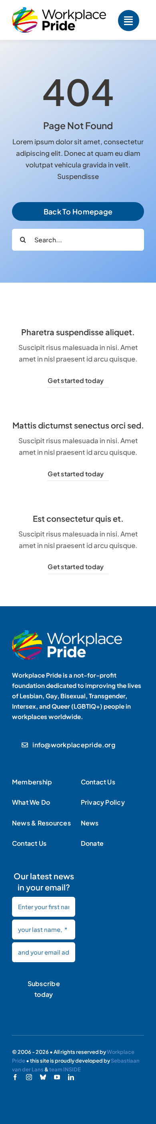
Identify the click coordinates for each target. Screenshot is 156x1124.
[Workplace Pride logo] (59, 10)
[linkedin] (71, 1077)
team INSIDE (65, 1069)
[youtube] (57, 1077)
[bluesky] (43, 1077)
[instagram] (29, 1077)
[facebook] (15, 1077)
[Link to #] (128, 20)
